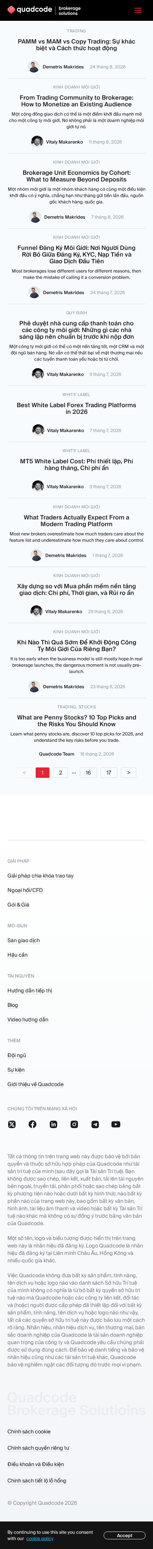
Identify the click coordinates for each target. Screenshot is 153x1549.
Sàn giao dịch (23, 940)
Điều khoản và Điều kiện (35, 1464)
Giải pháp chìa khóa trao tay (40, 875)
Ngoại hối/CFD (25, 890)
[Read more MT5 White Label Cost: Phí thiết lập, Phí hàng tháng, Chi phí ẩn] (76, 470)
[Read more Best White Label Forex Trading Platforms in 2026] (76, 414)
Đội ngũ (16, 1055)
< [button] (24, 772)
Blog (12, 1005)
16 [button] (88, 772)
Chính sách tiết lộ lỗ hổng (36, 1480)
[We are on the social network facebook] (32, 1124)
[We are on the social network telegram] (95, 1124)
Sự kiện (16, 1069)
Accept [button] (124, 1535)
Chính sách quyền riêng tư (38, 1448)
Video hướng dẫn (27, 1019)
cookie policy (39, 1538)
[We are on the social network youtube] (115, 1124)
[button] (138, 10)
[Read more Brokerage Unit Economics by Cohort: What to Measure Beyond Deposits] (76, 191)
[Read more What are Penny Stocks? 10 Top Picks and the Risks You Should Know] (76, 731)
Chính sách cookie (29, 1431)
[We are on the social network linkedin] (53, 1124)
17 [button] (109, 772)
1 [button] (42, 772)
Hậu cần (17, 954)
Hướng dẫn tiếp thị (29, 990)
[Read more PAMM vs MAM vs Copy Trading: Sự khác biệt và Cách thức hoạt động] (76, 50)
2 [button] (60, 772)
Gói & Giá (18, 904)
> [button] (128, 772)
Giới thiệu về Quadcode (35, 1084)
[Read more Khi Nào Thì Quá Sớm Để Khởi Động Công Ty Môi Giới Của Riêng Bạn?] (76, 660)
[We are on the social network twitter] (11, 1124)
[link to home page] (44, 10)
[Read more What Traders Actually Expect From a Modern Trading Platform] (76, 532)
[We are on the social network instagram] (74, 1124)
